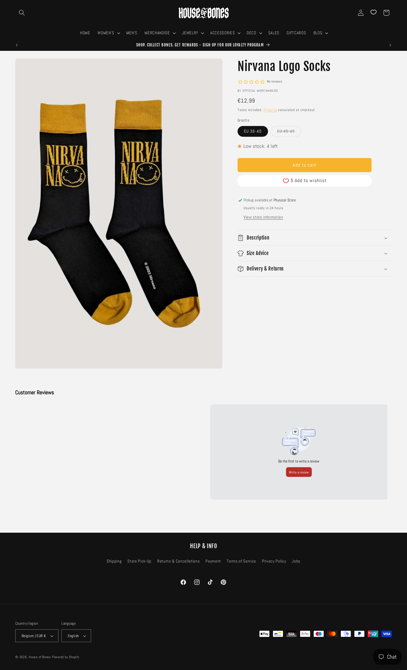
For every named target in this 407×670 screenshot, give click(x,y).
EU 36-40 (253, 131)
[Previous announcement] (17, 45)
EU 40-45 (289, 132)
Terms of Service (241, 561)
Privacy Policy (274, 561)
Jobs (296, 561)
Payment (213, 561)
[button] (22, 12)
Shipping (270, 109)
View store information (263, 217)
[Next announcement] (390, 45)
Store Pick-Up (139, 561)
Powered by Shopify (65, 657)
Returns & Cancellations (178, 561)
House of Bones (40, 657)
